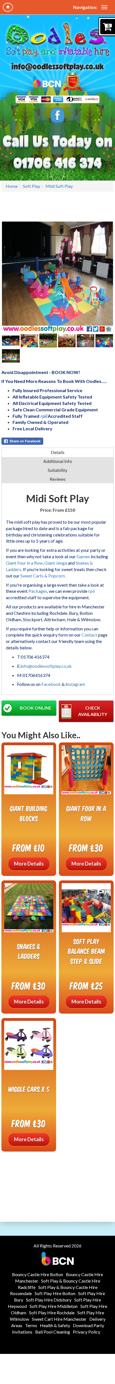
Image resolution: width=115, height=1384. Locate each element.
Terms (31, 1325)
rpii (43, 416)
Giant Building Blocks (28, 813)
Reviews (58, 479)
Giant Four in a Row (24, 562)
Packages (37, 591)
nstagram (76, 684)
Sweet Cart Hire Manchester (59, 1319)
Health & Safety (55, 1325)
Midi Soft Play (59, 186)
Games (83, 556)
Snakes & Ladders (28, 951)
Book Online (35, 707)
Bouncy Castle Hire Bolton (37, 1274)
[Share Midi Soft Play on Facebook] (57, 441)
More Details (29, 864)
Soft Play (31, 186)
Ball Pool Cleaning (52, 1331)
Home (12, 186)
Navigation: (85, 7)
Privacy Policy (86, 1331)
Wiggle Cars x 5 (28, 1089)
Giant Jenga (55, 562)
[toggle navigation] (104, 7)
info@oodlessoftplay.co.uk (46, 666)
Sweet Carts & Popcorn (43, 575)
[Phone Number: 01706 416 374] (57, 163)
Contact (89, 634)
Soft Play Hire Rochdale (52, 1312)
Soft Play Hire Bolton (55, 1293)
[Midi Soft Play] (57, 277)
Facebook (51, 684)
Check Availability (92, 711)
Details (57, 452)
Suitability (57, 470)
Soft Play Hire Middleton (54, 1306)
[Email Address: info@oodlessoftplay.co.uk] (57, 67)
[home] (8, 7)
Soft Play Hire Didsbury (48, 1299)
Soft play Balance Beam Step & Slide (86, 951)
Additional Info (57, 461)
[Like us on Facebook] (57, 115)
